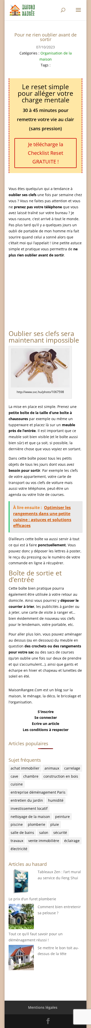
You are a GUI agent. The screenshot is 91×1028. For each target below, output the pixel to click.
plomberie (36, 824)
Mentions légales (42, 1007)
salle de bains (22, 832)
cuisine (17, 784)
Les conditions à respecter (46, 729)
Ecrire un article (45, 723)
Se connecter (45, 717)
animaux (51, 768)
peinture (62, 816)
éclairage (72, 840)
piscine (17, 824)
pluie (54, 824)
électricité (19, 848)
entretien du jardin (27, 800)
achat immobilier (25, 768)
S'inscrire (46, 711)
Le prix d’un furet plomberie (32, 898)
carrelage (72, 768)
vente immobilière (43, 840)
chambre (30, 776)
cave (14, 776)
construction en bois (60, 776)
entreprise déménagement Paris (38, 792)
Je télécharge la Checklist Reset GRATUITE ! (45, 153)
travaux (17, 840)
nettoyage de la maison (30, 816)
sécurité (60, 832)
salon (43, 832)
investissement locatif (29, 808)
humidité (55, 800)
